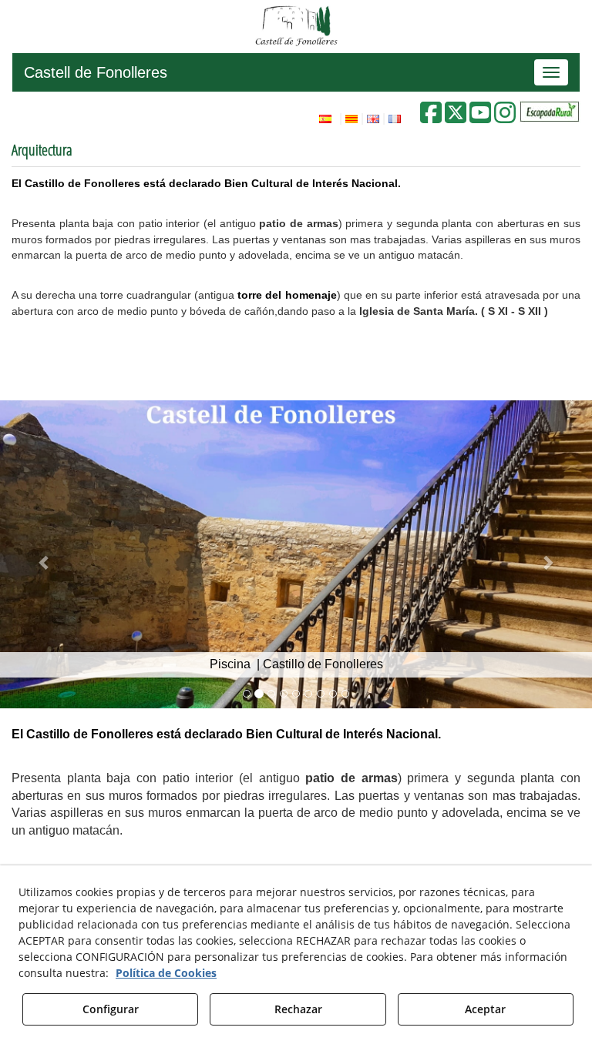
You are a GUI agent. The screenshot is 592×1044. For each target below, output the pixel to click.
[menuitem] (358, 117)
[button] (455, 117)
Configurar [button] (110, 1009)
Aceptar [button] (485, 1009)
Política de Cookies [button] (166, 972)
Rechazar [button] (298, 1009)
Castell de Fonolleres (95, 72)
